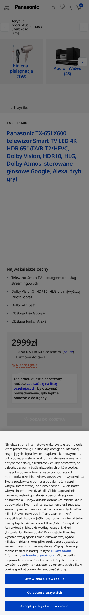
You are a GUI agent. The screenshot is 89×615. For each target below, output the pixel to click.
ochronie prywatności (39, 555)
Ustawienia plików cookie (44, 579)
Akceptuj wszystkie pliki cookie (44, 606)
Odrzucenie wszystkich (44, 592)
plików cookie (61, 551)
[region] (44, 523)
